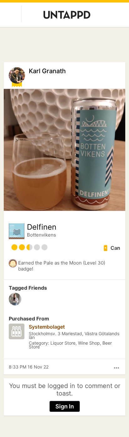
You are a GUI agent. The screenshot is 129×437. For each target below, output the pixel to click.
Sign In (64, 406)
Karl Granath (47, 71)
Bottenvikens (41, 235)
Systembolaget (47, 327)
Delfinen (41, 227)
